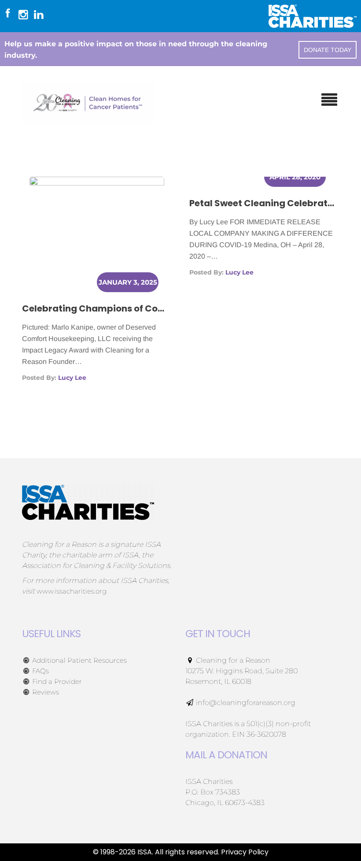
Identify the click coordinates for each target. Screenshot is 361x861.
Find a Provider (56, 681)
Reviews (44, 692)
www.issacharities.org (72, 591)
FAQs (39, 671)
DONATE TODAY (327, 49)
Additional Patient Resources (78, 660)
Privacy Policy (245, 852)
